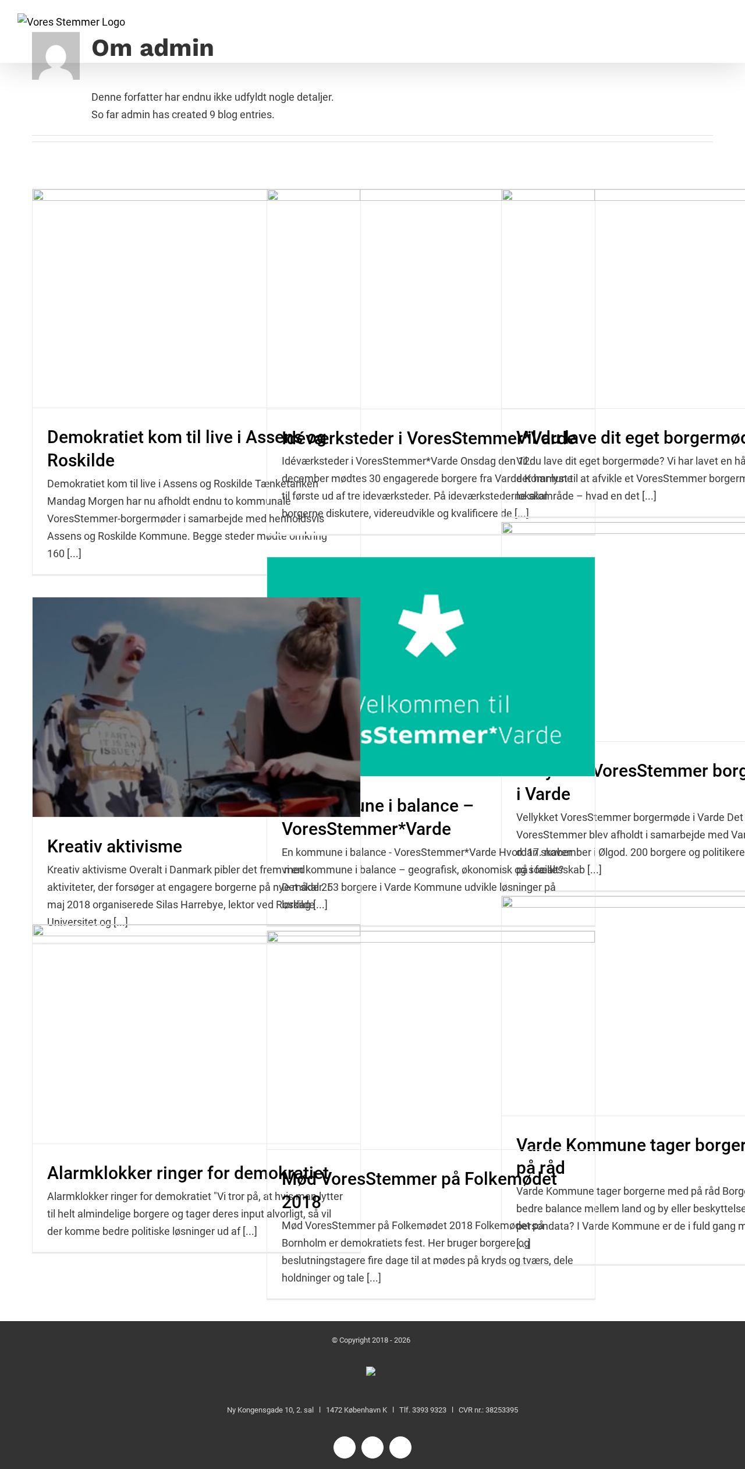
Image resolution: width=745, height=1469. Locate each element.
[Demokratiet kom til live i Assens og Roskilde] (196, 298)
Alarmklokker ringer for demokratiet (188, 1173)
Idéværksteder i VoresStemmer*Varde (429, 438)
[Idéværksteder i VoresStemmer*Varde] (431, 299)
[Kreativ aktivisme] (196, 707)
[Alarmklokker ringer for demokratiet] (196, 1034)
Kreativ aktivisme (114, 846)
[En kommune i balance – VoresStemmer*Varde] (431, 667)
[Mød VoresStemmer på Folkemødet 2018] (431, 1040)
